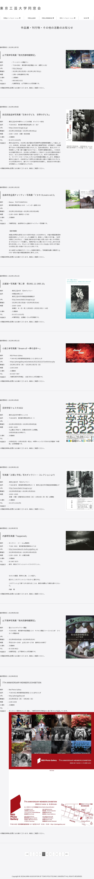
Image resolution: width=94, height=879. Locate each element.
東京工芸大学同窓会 (21, 8)
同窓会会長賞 (32, 18)
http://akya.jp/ (17, 68)
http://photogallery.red (17, 696)
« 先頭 (26, 854)
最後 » (66, 854)
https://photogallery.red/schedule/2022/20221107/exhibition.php (32, 361)
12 (40, 854)
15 (50, 854)
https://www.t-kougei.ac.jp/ (18, 128)
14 (47, 854)
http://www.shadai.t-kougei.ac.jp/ (23, 299)
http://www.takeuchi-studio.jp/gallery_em (23, 549)
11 (37, 854)
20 (56, 854)
